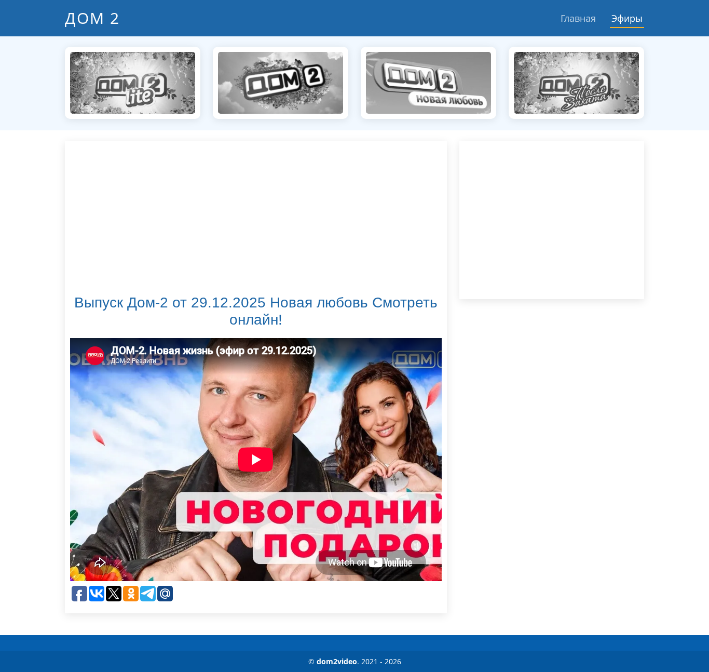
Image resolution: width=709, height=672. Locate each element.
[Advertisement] (256, 218)
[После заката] (576, 82)
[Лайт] (132, 82)
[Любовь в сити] (280, 82)
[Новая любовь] (428, 82)
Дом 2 (92, 18)
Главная (578, 18)
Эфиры (627, 18)
